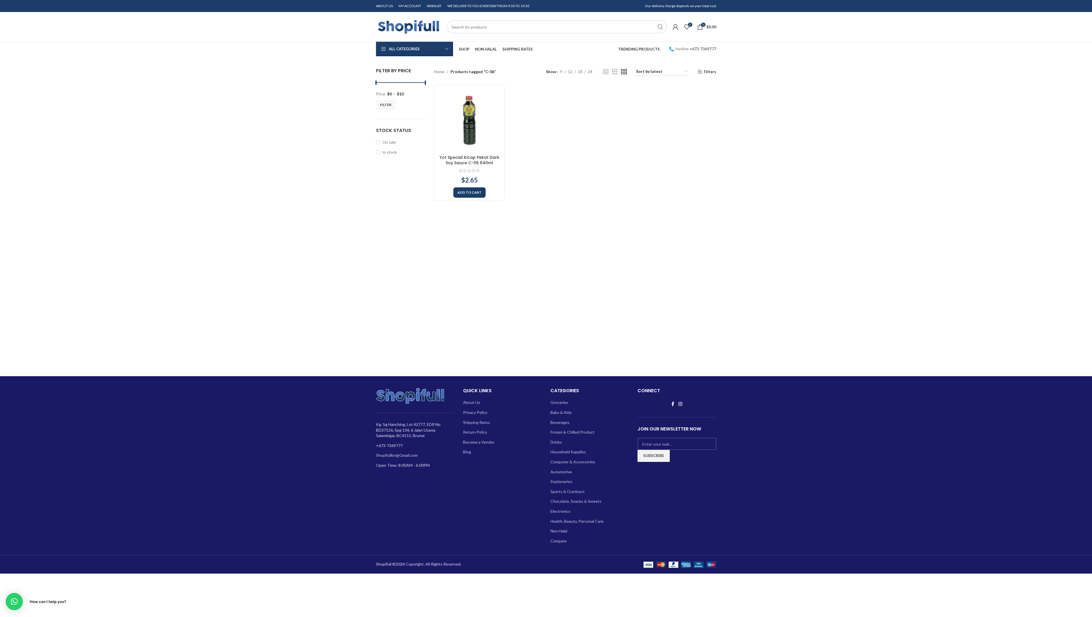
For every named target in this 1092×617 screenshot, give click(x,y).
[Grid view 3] (615, 71)
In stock (389, 152)
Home (439, 71)
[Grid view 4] (624, 71)
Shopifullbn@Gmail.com (397, 455)
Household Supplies (568, 451)
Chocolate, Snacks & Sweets (576, 501)
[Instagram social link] (680, 404)
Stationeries (561, 481)
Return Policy (475, 432)
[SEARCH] (660, 26)
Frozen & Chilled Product (572, 432)
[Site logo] (408, 26)
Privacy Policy (475, 412)
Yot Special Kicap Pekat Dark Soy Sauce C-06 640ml (469, 160)
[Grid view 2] (605, 71)
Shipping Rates (476, 422)
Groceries (559, 402)
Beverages (560, 422)
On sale (389, 142)
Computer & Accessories (572, 461)
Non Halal (558, 530)
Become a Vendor (478, 442)
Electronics (560, 511)
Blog (467, 451)
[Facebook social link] (672, 404)
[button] (469, 192)
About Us (471, 402)
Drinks (556, 442)
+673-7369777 (702, 48)
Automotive (561, 471)
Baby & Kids (561, 412)
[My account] (675, 27)
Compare (558, 540)
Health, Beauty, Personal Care (577, 521)
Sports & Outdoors (567, 491)
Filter (385, 105)
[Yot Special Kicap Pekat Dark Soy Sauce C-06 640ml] (469, 120)
